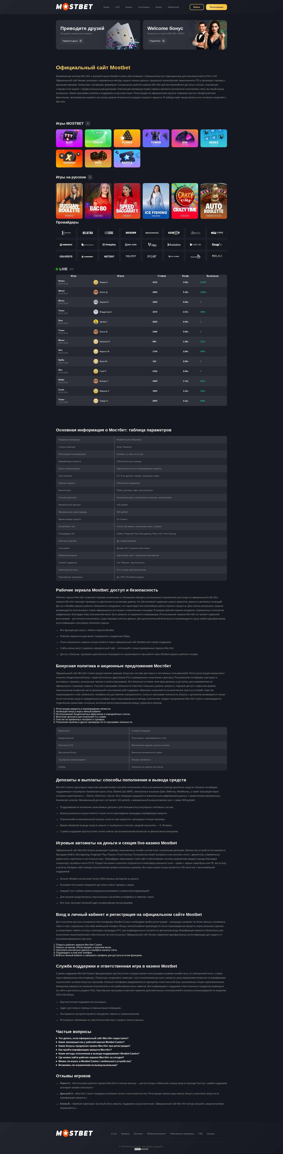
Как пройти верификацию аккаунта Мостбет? (85, 1050)
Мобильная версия (156, 1133)
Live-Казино (144, 7)
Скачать (211, 1133)
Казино (129, 7)
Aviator (159, 7)
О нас (114, 1133)
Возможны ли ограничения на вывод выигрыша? (88, 1065)
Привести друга (70, 41)
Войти (197, 7)
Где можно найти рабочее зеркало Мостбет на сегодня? (91, 1057)
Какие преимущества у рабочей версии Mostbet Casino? (92, 1042)
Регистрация (216, 7)
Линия (106, 7)
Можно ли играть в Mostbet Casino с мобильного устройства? (95, 1061)
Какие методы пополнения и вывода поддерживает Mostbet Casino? (99, 1053)
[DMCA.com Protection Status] (141, 1150)
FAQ (200, 1133)
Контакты (138, 1133)
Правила (125, 1133)
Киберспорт (173, 7)
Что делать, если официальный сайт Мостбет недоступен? (94, 1038)
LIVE (117, 7)
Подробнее (155, 41)
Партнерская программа (182, 1133)
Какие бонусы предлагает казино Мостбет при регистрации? (94, 1046)
